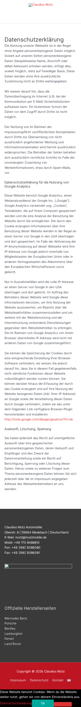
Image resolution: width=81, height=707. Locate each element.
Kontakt (57, 680)
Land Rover (12, 644)
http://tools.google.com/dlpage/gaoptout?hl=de (38, 419)
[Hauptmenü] (40, 17)
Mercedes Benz (15, 618)
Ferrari (9, 638)
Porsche (10, 623)
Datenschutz (39, 680)
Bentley (10, 628)
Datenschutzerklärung (16, 703)
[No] (63, 704)
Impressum (18, 680)
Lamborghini (13, 633)
